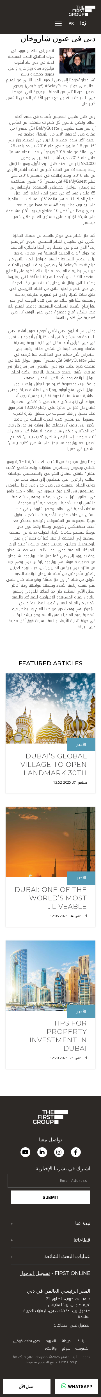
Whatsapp (79, 1386)
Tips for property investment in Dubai (58, 1035)
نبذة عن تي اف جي (74, 1234)
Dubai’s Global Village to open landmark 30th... (53, 764)
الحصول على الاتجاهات (72, 1325)
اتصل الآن (27, 1386)
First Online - (54, 1273)
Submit (51, 1197)
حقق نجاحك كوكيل (26, 1341)
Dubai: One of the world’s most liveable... (51, 898)
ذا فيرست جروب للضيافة (70, 1250)
